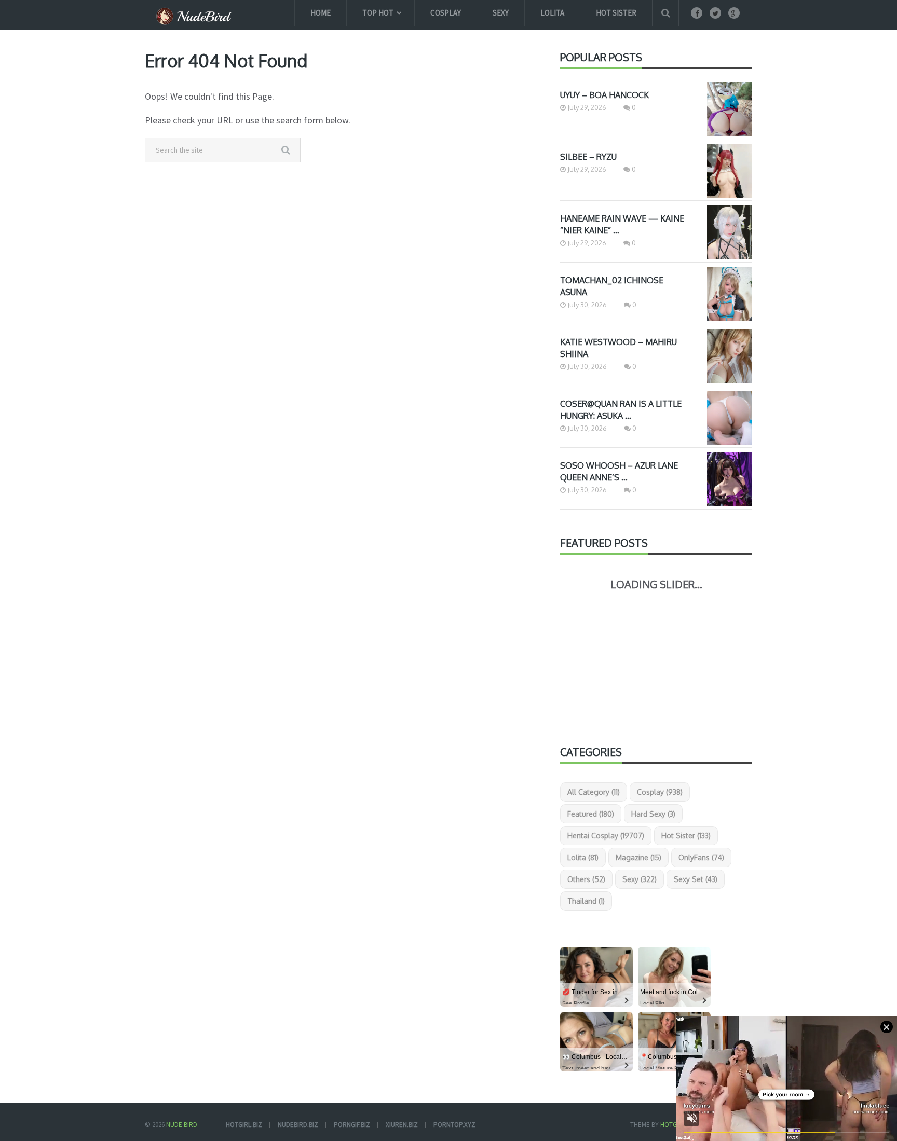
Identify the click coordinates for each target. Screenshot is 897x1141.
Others (586, 879)
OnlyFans (701, 857)
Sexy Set (695, 879)
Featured (590, 813)
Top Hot (377, 13)
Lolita (552, 13)
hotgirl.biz (244, 1124)
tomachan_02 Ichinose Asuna (611, 286)
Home (320, 13)
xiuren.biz (402, 1124)
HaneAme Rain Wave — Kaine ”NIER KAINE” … (622, 224)
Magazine (638, 857)
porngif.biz (352, 1124)
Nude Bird (181, 1124)
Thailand (586, 901)
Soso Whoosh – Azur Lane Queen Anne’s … (619, 471)
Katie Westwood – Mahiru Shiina (618, 348)
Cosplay (445, 13)
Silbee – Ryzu (588, 157)
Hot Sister (616, 13)
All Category (593, 792)
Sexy (501, 13)
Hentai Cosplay (605, 835)
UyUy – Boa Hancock (604, 95)
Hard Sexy (653, 813)
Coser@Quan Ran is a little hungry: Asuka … (621, 409)
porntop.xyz (454, 1124)
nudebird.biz (298, 1124)
